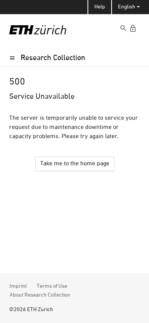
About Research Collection (40, 295)
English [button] (126, 7)
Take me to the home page (74, 164)
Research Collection (53, 58)
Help (99, 7)
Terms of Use (52, 286)
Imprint (18, 286)
